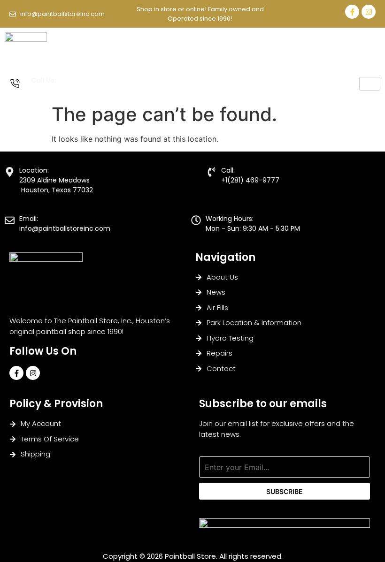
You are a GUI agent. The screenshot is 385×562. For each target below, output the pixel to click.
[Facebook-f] (352, 12)
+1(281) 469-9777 (56, 90)
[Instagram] (369, 12)
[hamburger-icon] (369, 84)
